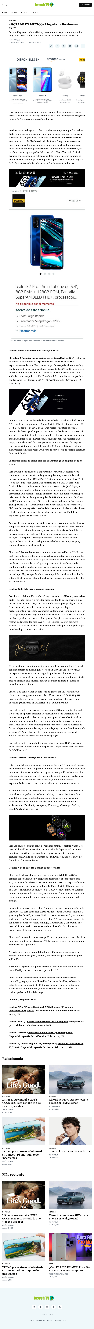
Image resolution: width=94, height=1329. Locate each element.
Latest (51, 1314)
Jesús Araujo (14, 40)
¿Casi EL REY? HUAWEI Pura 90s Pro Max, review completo (69, 1269)
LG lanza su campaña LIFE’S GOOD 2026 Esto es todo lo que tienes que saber (21, 1103)
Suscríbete (85, 5)
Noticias (25, 12)
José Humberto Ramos (58, 1274)
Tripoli (64, 1320)
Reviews (14, 12)
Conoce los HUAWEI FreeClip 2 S (69, 1151)
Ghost (57, 1320)
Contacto (36, 12)
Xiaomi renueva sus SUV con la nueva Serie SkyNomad (68, 1101)
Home (4, 12)
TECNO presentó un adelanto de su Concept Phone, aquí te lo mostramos (22, 1155)
